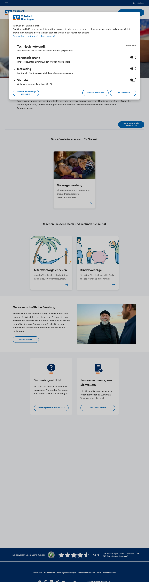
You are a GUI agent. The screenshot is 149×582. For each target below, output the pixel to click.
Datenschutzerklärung (24, 36)
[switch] (133, 57)
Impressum (47, 36)
